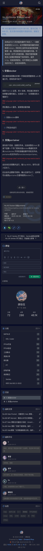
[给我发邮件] (31, 321)
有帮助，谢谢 (8, 463)
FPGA (6, 520)
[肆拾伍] (21, 2)
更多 (37, 328)
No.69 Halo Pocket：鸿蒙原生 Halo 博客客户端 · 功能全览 (18, 414)
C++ (19, 512)
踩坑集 (38, 9)
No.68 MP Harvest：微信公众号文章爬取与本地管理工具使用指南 (18, 418)
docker (8, 197)
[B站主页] (12, 321)
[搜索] (39, 2)
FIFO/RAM (33, 512)
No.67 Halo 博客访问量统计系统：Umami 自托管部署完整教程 (18, 422)
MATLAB (12, 512)
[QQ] (5, 228)
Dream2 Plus (29, 539)
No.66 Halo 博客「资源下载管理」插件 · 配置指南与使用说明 (18, 426)
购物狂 (25, 512)
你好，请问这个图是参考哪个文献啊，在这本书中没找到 (21, 449)
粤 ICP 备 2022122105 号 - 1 (22, 542)
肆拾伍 (6, 216)
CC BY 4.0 (10, 220)
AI (28, 516)
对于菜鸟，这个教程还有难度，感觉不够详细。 (19, 475)
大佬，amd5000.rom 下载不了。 (15, 486)
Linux (5, 516)
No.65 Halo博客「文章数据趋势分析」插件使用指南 (18, 430)
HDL (11, 516)
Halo (5, 512)
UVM (16, 516)
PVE (33, 516)
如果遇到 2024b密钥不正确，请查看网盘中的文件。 (21, 498)
